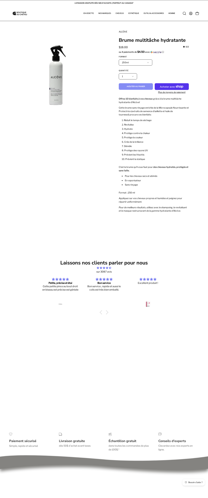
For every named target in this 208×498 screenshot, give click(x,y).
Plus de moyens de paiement (171, 92)
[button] (88, 13)
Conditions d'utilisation (22, 472)
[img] (186, 47)
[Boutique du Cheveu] (19, 13)
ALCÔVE (123, 31)
